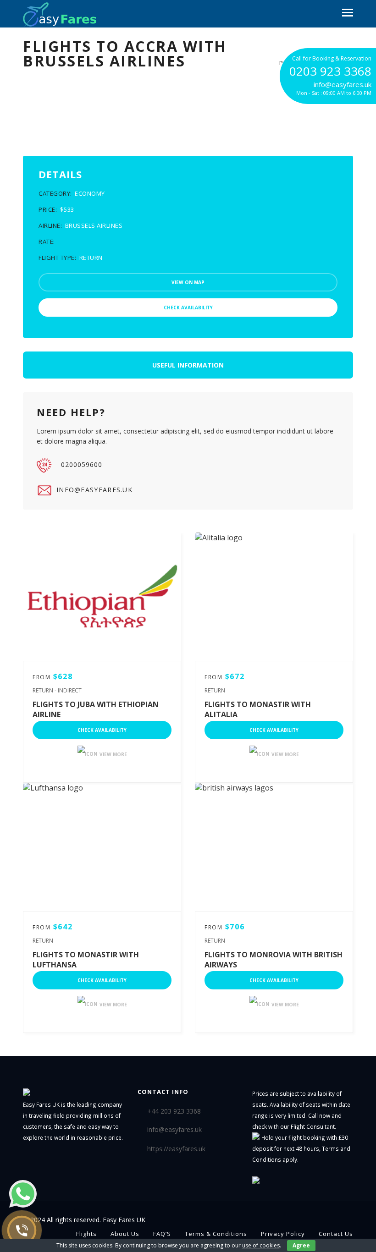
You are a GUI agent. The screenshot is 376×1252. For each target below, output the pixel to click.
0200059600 (81, 464)
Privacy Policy (283, 1234)
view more (113, 754)
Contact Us (336, 1234)
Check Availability (102, 730)
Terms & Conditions (216, 1234)
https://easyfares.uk (176, 1148)
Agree (301, 1245)
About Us (125, 1234)
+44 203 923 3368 (174, 1110)
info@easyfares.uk (94, 489)
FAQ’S (162, 1234)
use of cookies (261, 1245)
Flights (86, 1234)
